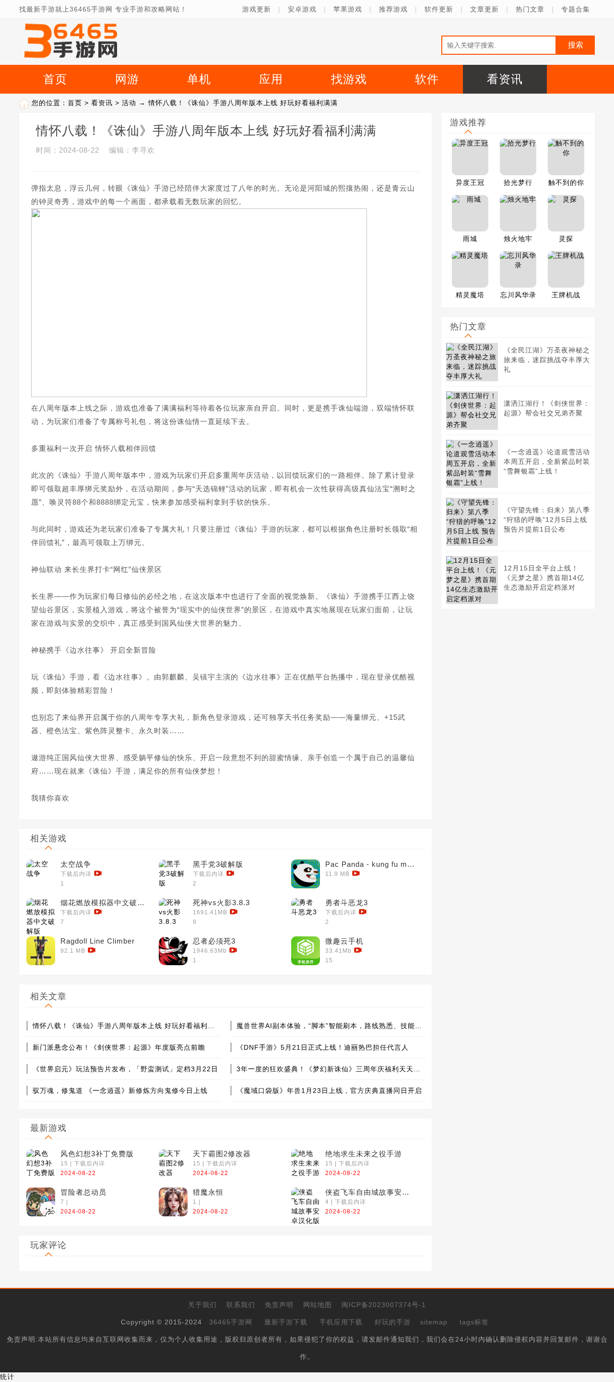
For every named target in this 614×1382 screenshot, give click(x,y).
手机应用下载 (341, 1322)
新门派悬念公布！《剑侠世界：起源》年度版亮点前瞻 (119, 1047)
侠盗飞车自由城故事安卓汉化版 (370, 1192)
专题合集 (575, 9)
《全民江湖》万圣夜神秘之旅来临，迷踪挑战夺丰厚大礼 (547, 359)
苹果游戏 (347, 9)
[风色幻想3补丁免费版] (40, 1163)
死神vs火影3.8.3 (221, 902)
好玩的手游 (393, 1322)
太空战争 (75, 864)
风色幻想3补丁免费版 (97, 1154)
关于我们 (202, 1305)
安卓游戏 (302, 9)
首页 (55, 79)
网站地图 (317, 1305)
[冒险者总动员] (40, 1202)
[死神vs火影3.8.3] (173, 912)
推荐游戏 (393, 9)
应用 (271, 79)
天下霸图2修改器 (222, 1154)
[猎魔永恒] (173, 1202)
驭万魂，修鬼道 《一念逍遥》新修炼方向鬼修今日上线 (120, 1090)
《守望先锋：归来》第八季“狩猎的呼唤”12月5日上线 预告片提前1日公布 (547, 519)
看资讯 (505, 79)
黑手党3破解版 (218, 864)
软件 (427, 79)
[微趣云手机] (305, 950)
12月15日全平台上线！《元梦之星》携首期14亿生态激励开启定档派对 (544, 577)
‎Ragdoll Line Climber (97, 941)
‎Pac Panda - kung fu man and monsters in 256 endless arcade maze (370, 864)
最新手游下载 (285, 1322)
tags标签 (474, 1322)
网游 (127, 79)
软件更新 (439, 9)
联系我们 (240, 1305)
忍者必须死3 (214, 941)
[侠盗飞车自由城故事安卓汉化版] (305, 1202)
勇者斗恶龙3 (346, 902)
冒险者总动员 (83, 1192)
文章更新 (484, 9)
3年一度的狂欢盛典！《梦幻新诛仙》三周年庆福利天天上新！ (330, 1069)
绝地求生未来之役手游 (363, 1154)
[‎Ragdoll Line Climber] (40, 950)
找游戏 (349, 79)
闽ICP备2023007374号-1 (384, 1305)
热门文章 (530, 9)
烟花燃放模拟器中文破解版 (106, 902)
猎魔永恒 (208, 1192)
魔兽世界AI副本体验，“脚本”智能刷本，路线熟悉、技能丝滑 (330, 1026)
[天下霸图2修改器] (173, 1163)
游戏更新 (256, 9)
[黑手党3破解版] (173, 874)
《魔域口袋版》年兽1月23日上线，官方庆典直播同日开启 (329, 1090)
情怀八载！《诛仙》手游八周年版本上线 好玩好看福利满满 (126, 1026)
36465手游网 (230, 1322)
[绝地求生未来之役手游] (305, 1163)
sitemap (434, 1322)
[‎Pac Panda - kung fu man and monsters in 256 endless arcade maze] (305, 874)
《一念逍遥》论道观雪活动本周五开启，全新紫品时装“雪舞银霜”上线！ (547, 461)
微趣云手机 (344, 941)
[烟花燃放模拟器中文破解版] (40, 912)
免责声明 (279, 1305)
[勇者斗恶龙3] (305, 912)
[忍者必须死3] (173, 950)
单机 (199, 79)
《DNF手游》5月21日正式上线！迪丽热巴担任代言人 (322, 1047)
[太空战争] (40, 874)
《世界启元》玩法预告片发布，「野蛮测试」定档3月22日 (125, 1069)
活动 (129, 103)
